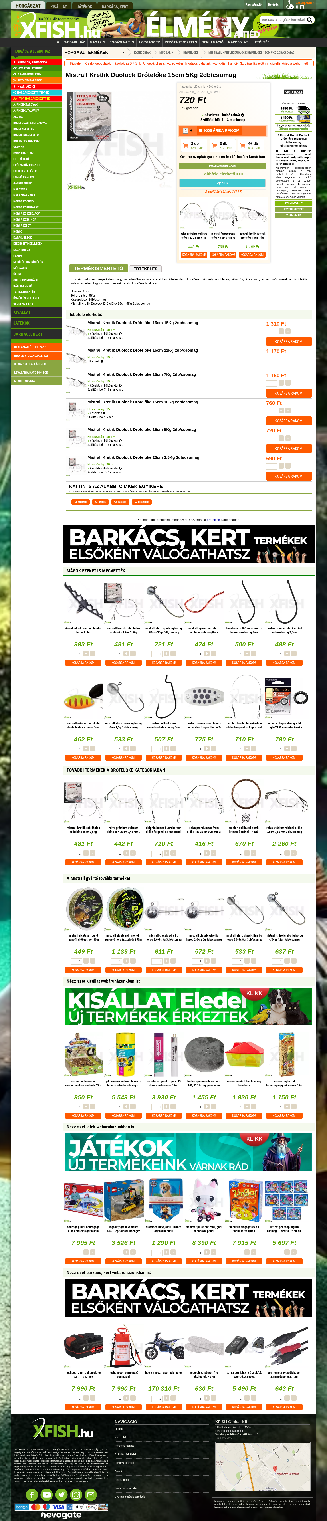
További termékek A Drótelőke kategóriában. (117, 770)
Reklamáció (213, 42)
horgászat (28, 6)
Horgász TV (149, 42)
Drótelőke (215, 86)
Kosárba (194, 255)
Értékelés (145, 269)
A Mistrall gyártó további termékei (98, 878)
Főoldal (119, 1428)
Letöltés (261, 42)
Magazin (97, 42)
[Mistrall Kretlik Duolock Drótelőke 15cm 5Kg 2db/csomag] (120, 189)
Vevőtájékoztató (181, 42)
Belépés (119, 1471)
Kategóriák (142, 52)
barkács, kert (115, 6)
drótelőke (143, 501)
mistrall (82, 501)
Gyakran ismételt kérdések (130, 1496)
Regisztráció (122, 1479)
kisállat (58, 6)
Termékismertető (98, 268)
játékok (84, 6)
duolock (121, 501)
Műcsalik (199, 86)
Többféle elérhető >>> (223, 174)
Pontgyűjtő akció (124, 1462)
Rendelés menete (124, 1445)
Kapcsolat (238, 42)
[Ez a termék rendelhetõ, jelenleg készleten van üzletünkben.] (104, 413)
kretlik (102, 501)
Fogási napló (122, 42)
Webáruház (74, 42)
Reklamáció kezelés (126, 1488)
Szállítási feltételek (126, 1454)
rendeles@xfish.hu (233, 1430)
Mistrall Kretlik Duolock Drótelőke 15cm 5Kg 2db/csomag (251, 52)
